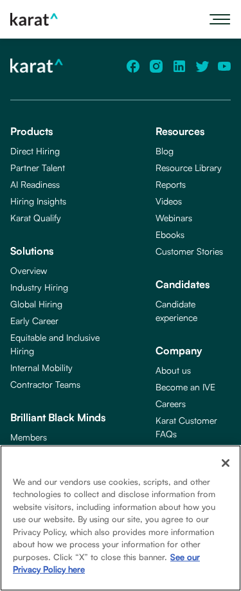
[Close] (225, 463)
